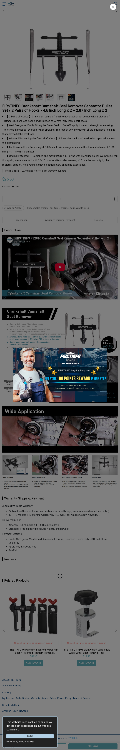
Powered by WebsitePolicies (20, 741)
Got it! (30, 736)
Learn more (12, 729)
